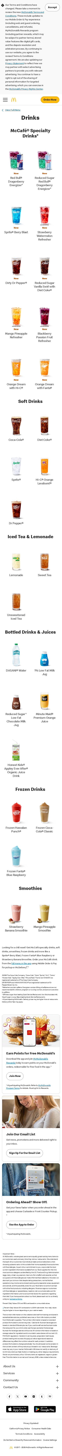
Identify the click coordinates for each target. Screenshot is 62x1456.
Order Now (50, 100)
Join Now (15, 1076)
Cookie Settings (50, 1440)
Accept (52, 7)
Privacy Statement (14, 63)
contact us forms (16, 1299)
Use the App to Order (21, 1225)
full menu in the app (21, 964)
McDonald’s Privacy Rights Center (26, 89)
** (3, 1308)
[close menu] (5, 100)
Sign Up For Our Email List (24, 1153)
